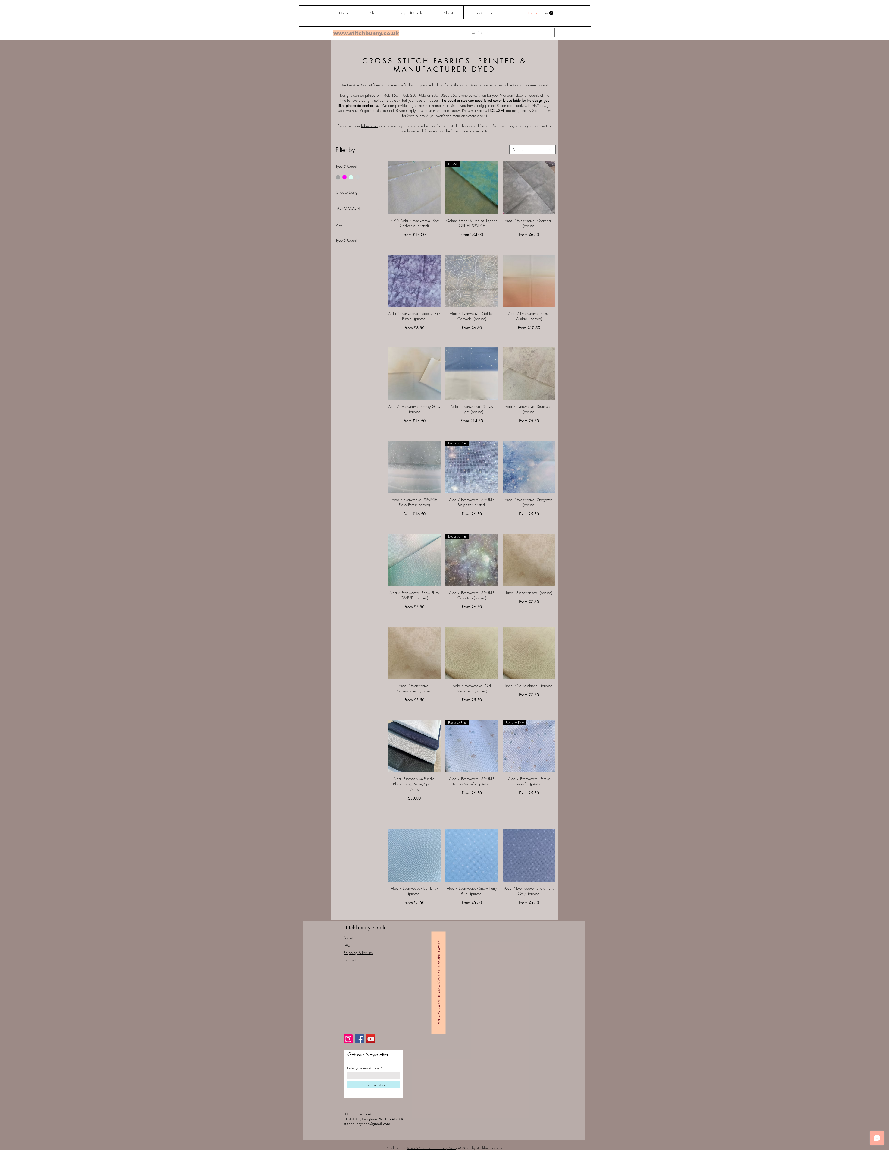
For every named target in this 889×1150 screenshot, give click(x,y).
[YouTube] (370, 1038)
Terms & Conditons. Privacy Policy (432, 1148)
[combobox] (532, 149)
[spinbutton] (414, 808)
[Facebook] (359, 1038)
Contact (350, 960)
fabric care (369, 125)
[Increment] (437, 808)
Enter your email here (363, 1068)
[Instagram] (348, 1038)
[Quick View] (414, 187)
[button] (549, 13)
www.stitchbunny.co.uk (366, 33)
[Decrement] (391, 808)
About (348, 937)
